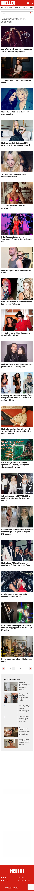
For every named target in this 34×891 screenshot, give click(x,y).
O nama (4, 877)
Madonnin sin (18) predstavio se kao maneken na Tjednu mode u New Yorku (15, 564)
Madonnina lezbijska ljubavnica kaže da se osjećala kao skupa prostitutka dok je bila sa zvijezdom (16, 431)
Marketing (5, 881)
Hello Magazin (14, 887)
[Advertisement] (17, 772)
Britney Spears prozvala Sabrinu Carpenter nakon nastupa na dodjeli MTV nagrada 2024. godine (17, 531)
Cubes (16, 888)
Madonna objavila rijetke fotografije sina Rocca (16, 271)
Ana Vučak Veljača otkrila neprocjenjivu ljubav (16, 81)
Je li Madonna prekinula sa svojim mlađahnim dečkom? (13, 175)
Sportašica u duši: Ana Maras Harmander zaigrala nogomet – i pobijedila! (16, 50)
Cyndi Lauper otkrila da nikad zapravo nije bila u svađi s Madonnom (16, 303)
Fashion (17, 7)
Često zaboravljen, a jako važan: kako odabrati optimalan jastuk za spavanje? (24, 709)
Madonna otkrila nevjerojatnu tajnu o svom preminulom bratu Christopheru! (16, 365)
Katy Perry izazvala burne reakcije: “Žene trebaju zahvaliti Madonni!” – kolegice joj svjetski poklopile (16, 397)
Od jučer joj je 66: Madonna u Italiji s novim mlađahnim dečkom (14, 595)
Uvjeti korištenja (24, 881)
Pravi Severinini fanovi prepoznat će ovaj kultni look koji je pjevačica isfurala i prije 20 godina (16, 627)
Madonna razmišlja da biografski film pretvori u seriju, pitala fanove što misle (15, 144)
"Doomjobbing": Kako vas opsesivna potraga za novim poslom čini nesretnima (24, 731)
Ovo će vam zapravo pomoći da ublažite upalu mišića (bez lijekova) (24, 686)
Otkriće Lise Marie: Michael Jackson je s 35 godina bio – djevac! (16, 334)
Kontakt (21, 877)
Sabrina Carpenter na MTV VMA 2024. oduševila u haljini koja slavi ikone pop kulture (15, 498)
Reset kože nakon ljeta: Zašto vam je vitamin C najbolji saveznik (24, 742)
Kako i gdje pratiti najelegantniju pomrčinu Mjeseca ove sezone (24, 719)
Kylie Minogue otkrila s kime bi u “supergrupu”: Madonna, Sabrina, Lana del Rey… (16, 239)
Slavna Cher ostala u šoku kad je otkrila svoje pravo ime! (15, 113)
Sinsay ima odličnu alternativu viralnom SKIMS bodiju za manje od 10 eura (24, 697)
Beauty (25, 7)
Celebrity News (6, 7)
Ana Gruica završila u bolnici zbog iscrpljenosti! (13, 207)
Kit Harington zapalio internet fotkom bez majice (16, 660)
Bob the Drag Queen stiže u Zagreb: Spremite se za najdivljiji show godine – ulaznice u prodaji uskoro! (16, 464)
